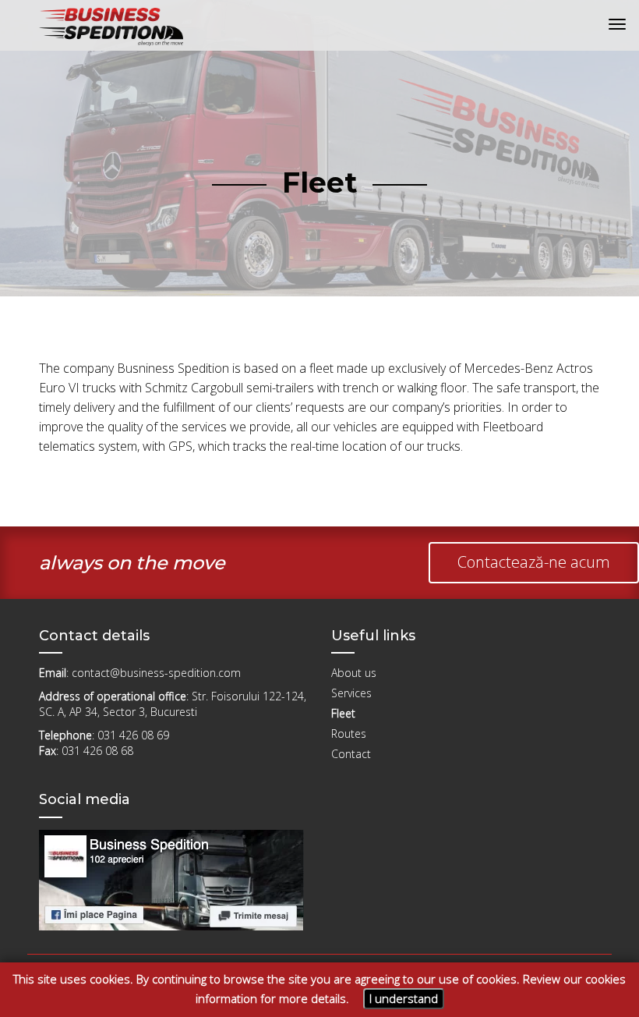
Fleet (343, 713)
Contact (351, 753)
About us (353, 672)
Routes (348, 733)
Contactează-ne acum (533, 561)
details (328, 998)
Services (351, 693)
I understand (403, 998)
